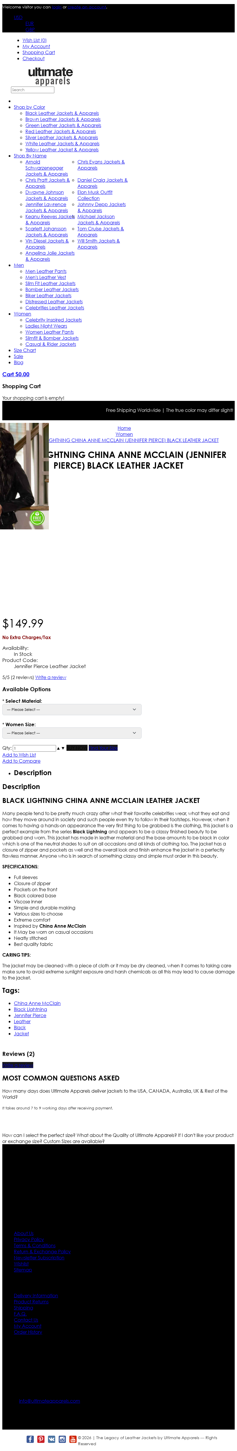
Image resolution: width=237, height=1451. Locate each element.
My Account (36, 46)
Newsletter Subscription (39, 1257)
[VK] (51, 1439)
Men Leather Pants (45, 271)
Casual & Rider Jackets (50, 344)
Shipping (23, 1308)
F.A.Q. (20, 1314)
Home (124, 428)
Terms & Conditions (34, 1245)
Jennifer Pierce (30, 1015)
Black (20, 1027)
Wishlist (21, 1264)
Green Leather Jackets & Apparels (63, 125)
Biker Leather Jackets (48, 295)
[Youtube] (73, 1439)
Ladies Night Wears (46, 326)
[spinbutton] (34, 748)
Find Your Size (103, 748)
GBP (30, 29)
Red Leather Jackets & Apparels (60, 131)
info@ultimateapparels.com (49, 1401)
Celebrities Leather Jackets (54, 307)
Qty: (7, 748)
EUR (29, 23)
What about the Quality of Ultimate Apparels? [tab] (127, 1135)
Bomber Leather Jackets (52, 289)
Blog (18, 362)
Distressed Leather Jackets (54, 301)
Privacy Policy (29, 1239)
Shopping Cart (39, 52)
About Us (24, 1233)
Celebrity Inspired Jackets (53, 320)
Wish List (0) (35, 40)
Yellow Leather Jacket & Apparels (62, 149)
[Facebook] (30, 1439)
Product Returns (31, 1301)
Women (22, 314)
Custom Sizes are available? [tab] (74, 1141)
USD (18, 17)
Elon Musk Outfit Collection (94, 195)
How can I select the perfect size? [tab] (39, 1135)
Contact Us (26, 1320)
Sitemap (23, 1270)
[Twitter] (19, 1439)
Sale (18, 356)
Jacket (21, 1033)
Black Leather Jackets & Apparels (62, 113)
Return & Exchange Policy (42, 1251)
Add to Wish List (19, 755)
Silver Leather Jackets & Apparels (61, 137)
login (57, 7)
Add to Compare (21, 761)
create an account (87, 7)
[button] (58, 748)
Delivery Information (36, 1295)
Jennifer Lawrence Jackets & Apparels (46, 207)
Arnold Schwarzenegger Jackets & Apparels (46, 168)
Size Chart (25, 350)
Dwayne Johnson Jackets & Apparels (46, 195)
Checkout (34, 58)
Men (19, 265)
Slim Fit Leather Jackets (50, 283)
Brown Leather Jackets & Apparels (63, 119)
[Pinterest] (41, 1439)
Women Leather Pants (49, 332)
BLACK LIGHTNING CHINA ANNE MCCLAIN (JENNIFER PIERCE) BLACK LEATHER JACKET (124, 440)
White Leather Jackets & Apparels (62, 143)
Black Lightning (30, 1009)
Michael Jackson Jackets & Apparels (98, 219)
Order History (28, 1332)
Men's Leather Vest (45, 277)
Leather (22, 1021)
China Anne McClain (37, 1003)
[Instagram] (62, 1439)
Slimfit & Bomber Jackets (52, 338)
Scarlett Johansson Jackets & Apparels (46, 231)
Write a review (50, 677)
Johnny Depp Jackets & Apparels (101, 207)
